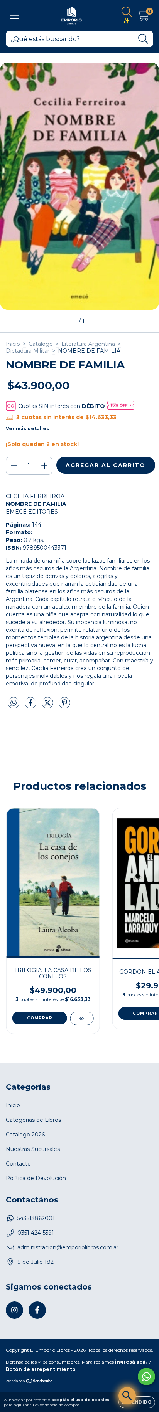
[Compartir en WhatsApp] (13, 703)
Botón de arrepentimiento (41, 1369)
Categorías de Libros (33, 1119)
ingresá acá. (131, 1362)
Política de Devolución (36, 1178)
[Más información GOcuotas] (120, 406)
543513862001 (36, 1218)
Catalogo (41, 343)
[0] (143, 17)
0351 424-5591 (35, 1232)
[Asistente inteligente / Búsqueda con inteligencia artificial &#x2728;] (127, 1395)
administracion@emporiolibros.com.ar (67, 1247)
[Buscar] (143, 39)
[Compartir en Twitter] (48, 705)
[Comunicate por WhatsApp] (146, 1376)
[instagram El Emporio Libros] (14, 1310)
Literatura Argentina (88, 343)
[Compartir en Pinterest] (64, 705)
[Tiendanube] (30, 1382)
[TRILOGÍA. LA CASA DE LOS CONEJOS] (81, 1018)
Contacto (18, 1163)
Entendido (137, 1402)
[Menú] (14, 15)
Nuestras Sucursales (33, 1149)
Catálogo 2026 (25, 1134)
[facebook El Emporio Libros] (37, 1310)
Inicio (13, 343)
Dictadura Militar (27, 350)
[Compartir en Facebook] (31, 705)
